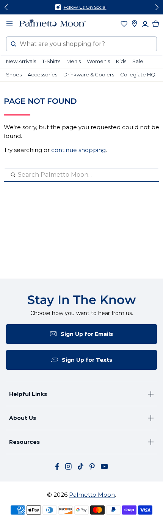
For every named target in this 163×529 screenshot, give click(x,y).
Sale (137, 61)
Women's (98, 61)
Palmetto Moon (92, 494)
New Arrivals (21, 61)
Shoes (14, 74)
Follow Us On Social (85, 7)
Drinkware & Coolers (88, 74)
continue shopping (78, 150)
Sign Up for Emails (87, 334)
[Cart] (155, 23)
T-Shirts (51, 61)
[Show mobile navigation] (9, 23)
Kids (121, 61)
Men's (73, 61)
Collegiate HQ (137, 74)
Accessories (42, 74)
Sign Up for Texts (87, 359)
